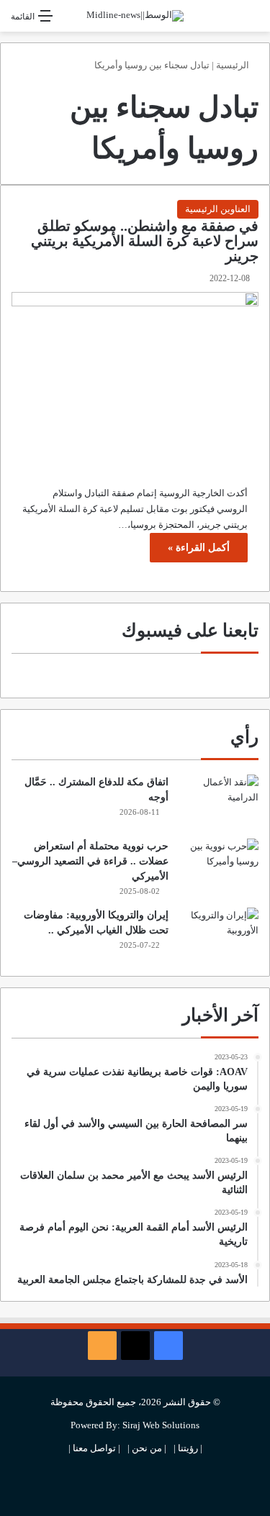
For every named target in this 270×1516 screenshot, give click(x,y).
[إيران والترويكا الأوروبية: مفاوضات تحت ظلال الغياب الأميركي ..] (218, 935)
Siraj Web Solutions (160, 1425)
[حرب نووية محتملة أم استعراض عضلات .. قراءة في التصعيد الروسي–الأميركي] (218, 865)
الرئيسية (233, 65)
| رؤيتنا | (188, 1448)
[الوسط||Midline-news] (135, 16)
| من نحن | (146, 1448)
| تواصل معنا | (94, 1448)
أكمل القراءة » (199, 547)
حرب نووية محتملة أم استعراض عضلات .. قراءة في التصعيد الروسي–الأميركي (90, 861)
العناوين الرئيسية (218, 209)
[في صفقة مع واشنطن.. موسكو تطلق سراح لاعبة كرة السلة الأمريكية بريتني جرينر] (135, 374)
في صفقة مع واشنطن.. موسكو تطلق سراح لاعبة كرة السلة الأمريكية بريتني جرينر (144, 241)
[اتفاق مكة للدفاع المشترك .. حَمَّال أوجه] (218, 801)
